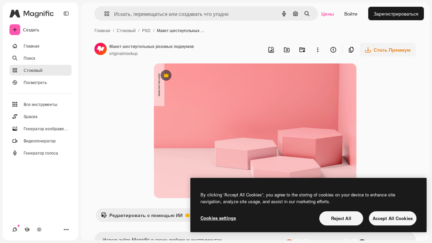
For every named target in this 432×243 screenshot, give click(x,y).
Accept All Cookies (393, 218)
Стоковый (126, 30)
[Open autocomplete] (104, 13)
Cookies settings (218, 218)
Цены (327, 13)
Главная (102, 30)
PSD (146, 30)
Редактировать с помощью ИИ (142, 217)
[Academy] (27, 229)
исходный (199, 76)
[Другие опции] (317, 49)
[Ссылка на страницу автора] (100, 49)
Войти (350, 13)
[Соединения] (14, 229)
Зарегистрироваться (396, 13)
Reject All (341, 218)
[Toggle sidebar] (66, 13)
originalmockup (123, 53)
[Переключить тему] (39, 229)
